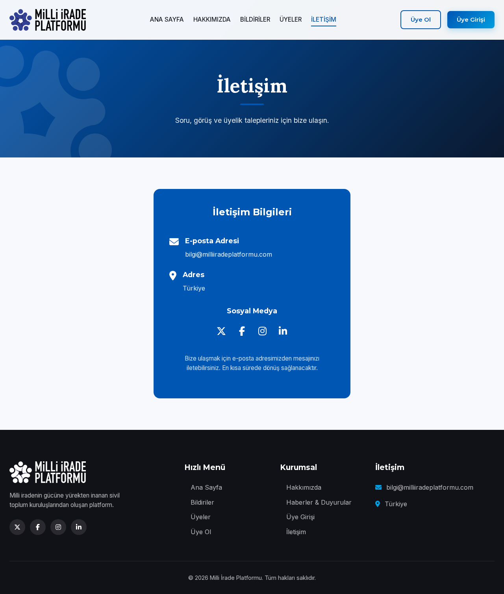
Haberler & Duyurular (319, 502)
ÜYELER (291, 19)
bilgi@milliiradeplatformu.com (228, 254)
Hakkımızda (303, 487)
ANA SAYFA (167, 19)
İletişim (296, 532)
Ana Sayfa (206, 487)
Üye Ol (421, 19)
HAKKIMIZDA (212, 19)
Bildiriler (202, 502)
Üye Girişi (471, 19)
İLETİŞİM (323, 19)
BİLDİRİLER (255, 19)
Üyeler (201, 517)
